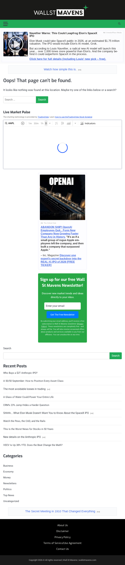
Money (7, 477)
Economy (8, 471)
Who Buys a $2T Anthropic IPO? (20, 372)
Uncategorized (11, 501)
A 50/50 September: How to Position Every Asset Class (33, 380)
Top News (8, 495)
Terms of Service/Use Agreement (62, 543)
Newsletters (9, 483)
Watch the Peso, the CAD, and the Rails (24, 421)
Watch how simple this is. (62, 69)
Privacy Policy (62, 537)
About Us (62, 525)
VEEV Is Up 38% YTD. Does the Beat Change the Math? (32, 445)
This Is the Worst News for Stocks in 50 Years (28, 429)
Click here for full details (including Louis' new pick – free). (67, 59)
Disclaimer (62, 531)
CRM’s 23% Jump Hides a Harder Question (26, 405)
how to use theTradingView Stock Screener (73, 117)
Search (7, 348)
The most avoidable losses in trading (26, 389)
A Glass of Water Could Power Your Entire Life (28, 397)
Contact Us (62, 549)
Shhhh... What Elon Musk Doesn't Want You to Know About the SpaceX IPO (48, 413)
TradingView (43, 117)
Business (8, 465)
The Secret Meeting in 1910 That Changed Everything (62, 511)
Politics (7, 489)
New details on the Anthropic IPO (24, 437)
